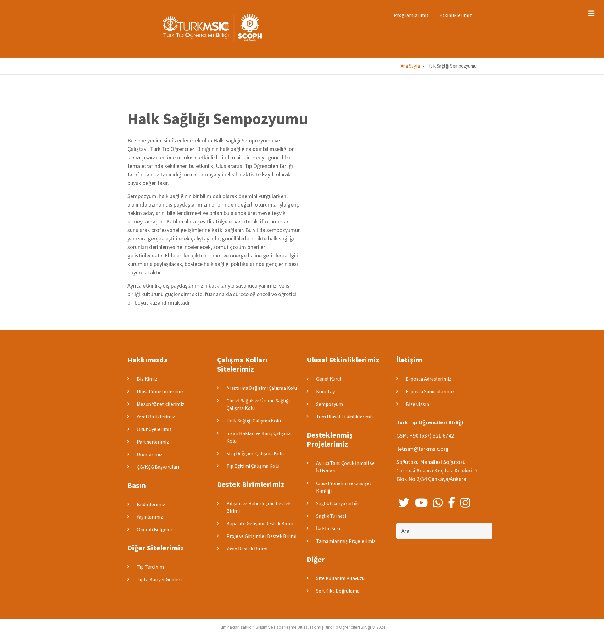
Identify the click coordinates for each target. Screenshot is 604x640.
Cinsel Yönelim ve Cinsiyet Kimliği (344, 487)
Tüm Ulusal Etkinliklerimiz (345, 416)
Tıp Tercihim (150, 567)
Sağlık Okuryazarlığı (337, 503)
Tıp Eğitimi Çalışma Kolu (252, 466)
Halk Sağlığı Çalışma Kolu (253, 420)
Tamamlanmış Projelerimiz (346, 541)
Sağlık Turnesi (331, 516)
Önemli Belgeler (154, 529)
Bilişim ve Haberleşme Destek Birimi (258, 507)
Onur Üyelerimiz (154, 429)
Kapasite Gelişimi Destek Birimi (260, 523)
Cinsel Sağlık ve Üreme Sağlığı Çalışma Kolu (258, 404)
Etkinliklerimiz (455, 15)
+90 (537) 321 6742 (432, 435)
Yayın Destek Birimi (246, 548)
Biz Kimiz (147, 379)
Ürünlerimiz (150, 454)
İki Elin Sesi (328, 528)
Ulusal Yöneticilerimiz (160, 391)
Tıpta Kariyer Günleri (159, 579)
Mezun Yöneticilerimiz (160, 404)
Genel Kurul (328, 379)
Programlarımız (411, 15)
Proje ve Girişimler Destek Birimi (261, 536)
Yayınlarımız (150, 517)
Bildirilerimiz (151, 504)
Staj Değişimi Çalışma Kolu (255, 453)
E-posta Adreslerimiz (428, 379)
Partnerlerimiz (153, 442)
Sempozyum (329, 404)
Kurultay (325, 391)
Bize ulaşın (417, 404)
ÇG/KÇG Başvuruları (158, 467)
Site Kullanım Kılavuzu (340, 578)
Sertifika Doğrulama (338, 591)
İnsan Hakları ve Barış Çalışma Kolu (258, 437)
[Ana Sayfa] (213, 27)
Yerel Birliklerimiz (156, 416)
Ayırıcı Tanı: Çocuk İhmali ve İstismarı (345, 467)
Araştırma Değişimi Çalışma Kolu (261, 388)
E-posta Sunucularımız (430, 391)
